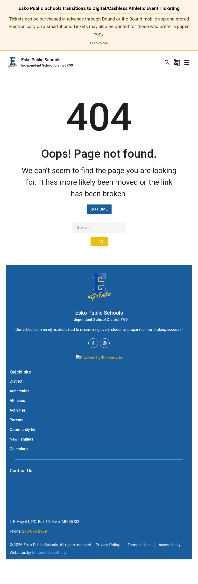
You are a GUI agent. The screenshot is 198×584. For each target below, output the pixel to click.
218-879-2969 (34, 531)
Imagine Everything (49, 552)
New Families (21, 439)
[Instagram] (105, 343)
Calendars (19, 449)
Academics (19, 391)
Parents (16, 420)
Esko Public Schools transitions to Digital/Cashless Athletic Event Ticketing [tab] (99, 8)
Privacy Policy (108, 545)
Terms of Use (139, 545)
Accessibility (170, 545)
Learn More (99, 43)
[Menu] (186, 62)
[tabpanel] (99, 31)
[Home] (99, 287)
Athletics (17, 400)
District (16, 381)
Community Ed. (23, 429)
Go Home (99, 209)
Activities (18, 410)
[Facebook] (93, 343)
